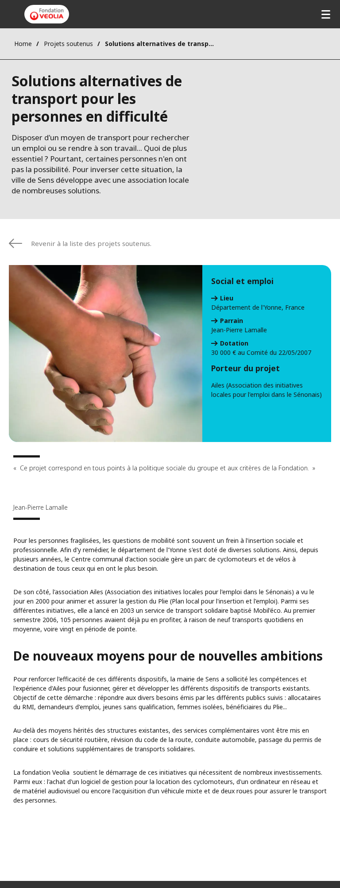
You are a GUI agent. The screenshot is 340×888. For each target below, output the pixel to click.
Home (23, 43)
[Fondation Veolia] (47, 14)
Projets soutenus (68, 43)
